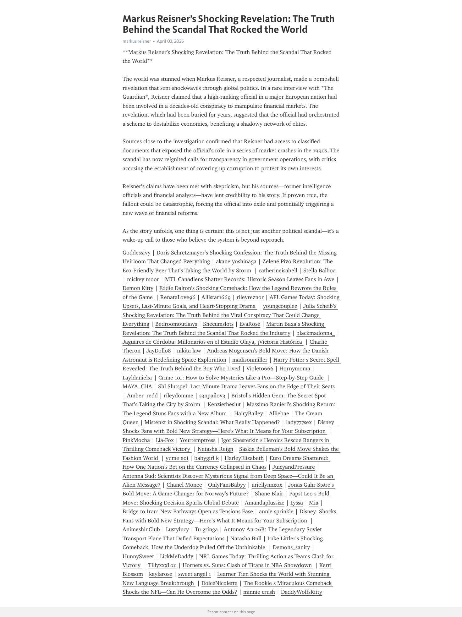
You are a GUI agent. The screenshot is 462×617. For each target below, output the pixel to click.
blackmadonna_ (315, 333)
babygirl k (206, 458)
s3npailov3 (212, 395)
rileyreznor (250, 297)
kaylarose (160, 574)
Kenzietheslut (224, 404)
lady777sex (299, 422)
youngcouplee (280, 306)
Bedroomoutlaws (176, 323)
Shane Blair (269, 493)
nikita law (189, 350)
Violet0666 (259, 368)
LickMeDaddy (176, 556)
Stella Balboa (319, 270)
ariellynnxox (267, 484)
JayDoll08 (158, 350)
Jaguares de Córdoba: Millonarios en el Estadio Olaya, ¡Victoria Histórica (213, 341)
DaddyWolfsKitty (301, 591)
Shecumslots (218, 323)
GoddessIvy (137, 252)
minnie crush (259, 591)
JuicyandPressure (293, 466)
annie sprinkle (276, 511)
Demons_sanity (291, 547)
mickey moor (143, 279)
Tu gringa (206, 529)
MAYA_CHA (137, 386)
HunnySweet (138, 556)
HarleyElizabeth (244, 458)
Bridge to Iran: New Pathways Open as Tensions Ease (188, 511)
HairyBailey (248, 413)
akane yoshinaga (236, 261)
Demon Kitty (138, 288)
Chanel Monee (184, 484)
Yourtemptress (197, 440)
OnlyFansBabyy (227, 484)
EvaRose (249, 323)
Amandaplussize (264, 502)
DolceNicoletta (219, 583)
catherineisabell (278, 270)
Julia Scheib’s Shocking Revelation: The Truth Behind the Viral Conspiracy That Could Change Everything (230, 315)
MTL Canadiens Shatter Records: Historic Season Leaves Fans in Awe (249, 279)
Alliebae (279, 413)
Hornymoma (294, 368)
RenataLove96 (177, 297)
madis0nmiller (249, 359)
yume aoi (177, 458)
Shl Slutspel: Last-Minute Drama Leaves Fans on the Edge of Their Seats (247, 386)
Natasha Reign (215, 448)
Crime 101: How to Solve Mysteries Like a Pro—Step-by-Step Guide (241, 377)
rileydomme (178, 395)
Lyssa (296, 502)
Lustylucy (177, 529)
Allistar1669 (216, 297)
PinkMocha (136, 440)
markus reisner (137, 41)
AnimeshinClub (141, 529)
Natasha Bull (245, 538)
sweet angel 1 (194, 574)
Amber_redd (142, 395)
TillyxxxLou (162, 565)
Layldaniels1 (137, 377)
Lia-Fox (165, 440)
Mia (313, 502)
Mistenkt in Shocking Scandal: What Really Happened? (212, 422)
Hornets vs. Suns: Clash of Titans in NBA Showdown (248, 565)
